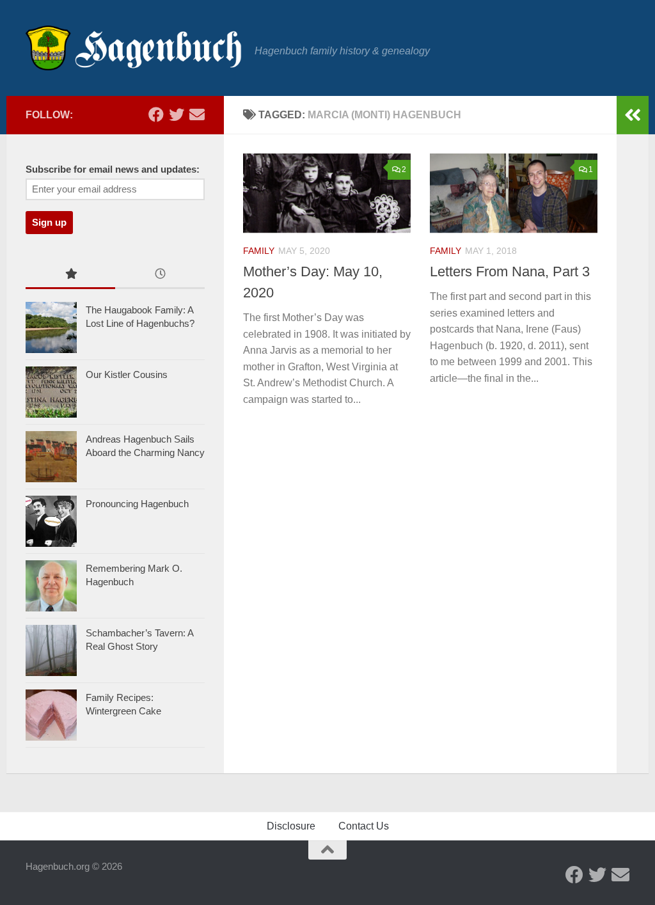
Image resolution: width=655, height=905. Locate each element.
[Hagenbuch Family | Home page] (134, 48)
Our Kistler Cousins (127, 374)
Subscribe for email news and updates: (113, 169)
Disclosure (291, 826)
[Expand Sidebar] (633, 115)
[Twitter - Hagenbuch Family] (176, 114)
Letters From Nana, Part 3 (510, 271)
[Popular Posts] (70, 275)
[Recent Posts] (160, 275)
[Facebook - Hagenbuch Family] (156, 114)
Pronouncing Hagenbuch (137, 503)
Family (258, 251)
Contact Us (363, 826)
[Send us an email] (197, 114)
